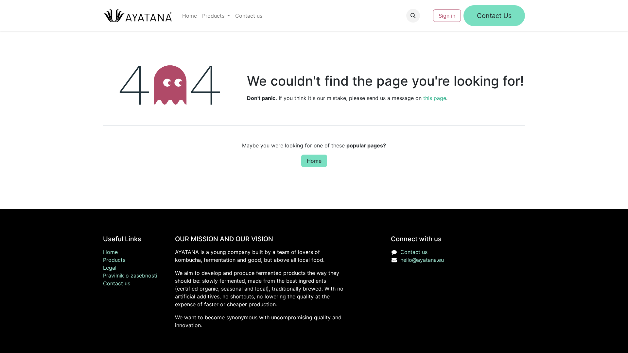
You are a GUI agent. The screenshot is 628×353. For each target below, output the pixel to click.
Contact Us (494, 16)
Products (114, 260)
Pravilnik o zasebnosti (130, 275)
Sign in (447, 15)
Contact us (116, 283)
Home (314, 161)
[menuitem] (190, 15)
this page (434, 98)
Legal (109, 267)
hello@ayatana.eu (422, 260)
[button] (413, 16)
